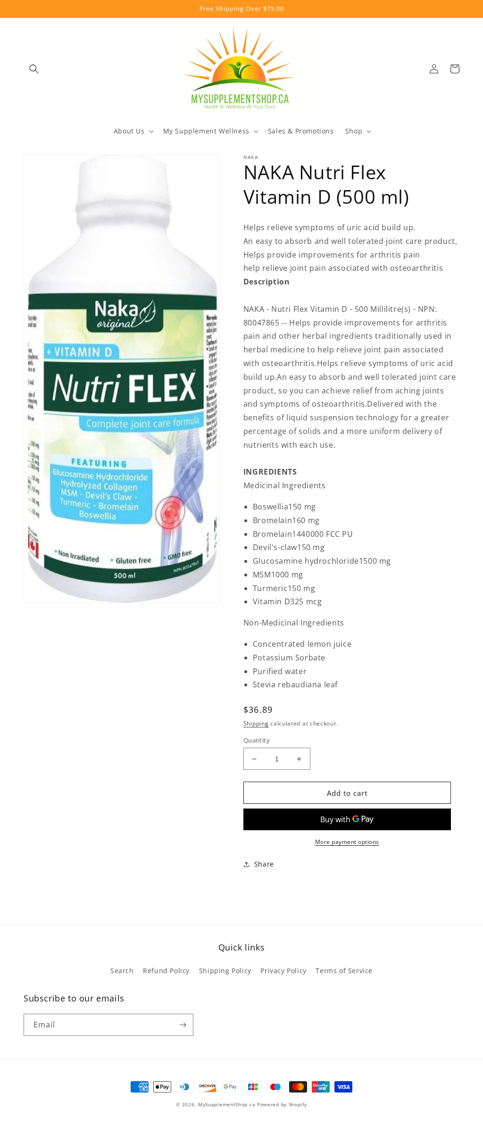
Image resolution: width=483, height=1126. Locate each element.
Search (122, 970)
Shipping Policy (225, 970)
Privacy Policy (283, 970)
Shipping (256, 723)
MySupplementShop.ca (226, 1104)
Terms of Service (344, 970)
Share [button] (264, 863)
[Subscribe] (182, 1025)
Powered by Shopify (282, 1104)
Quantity (256, 740)
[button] (34, 68)
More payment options (347, 842)
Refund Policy (166, 970)
